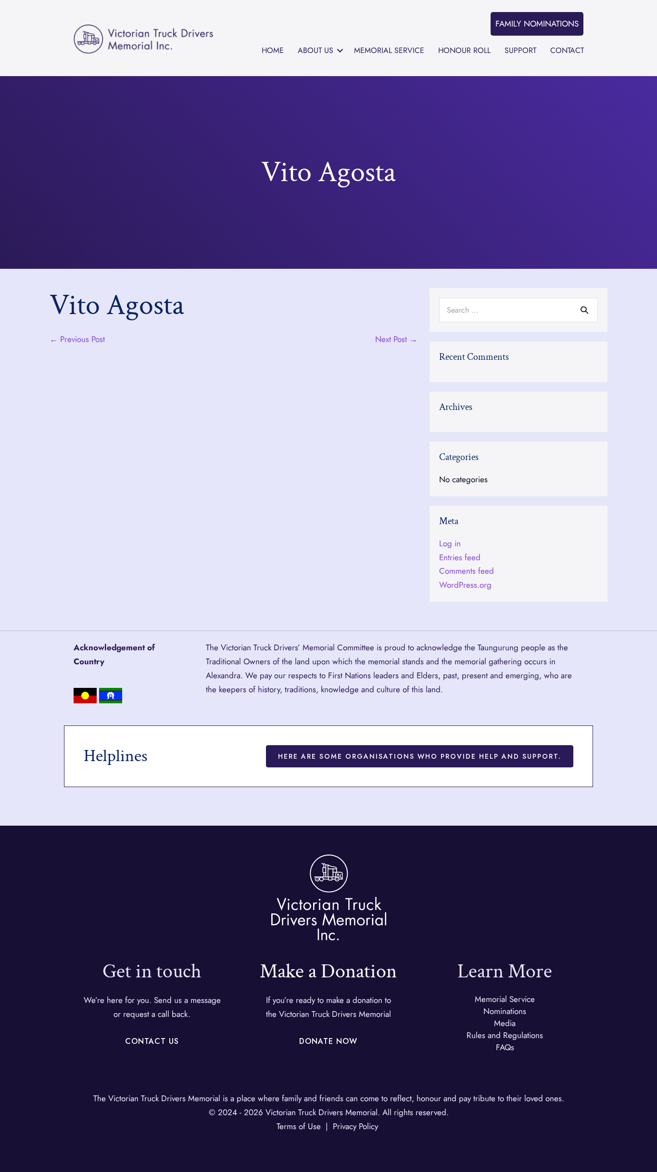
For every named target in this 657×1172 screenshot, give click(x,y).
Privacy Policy (355, 1126)
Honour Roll (464, 50)
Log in (450, 543)
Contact (567, 50)
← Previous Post (77, 339)
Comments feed (466, 571)
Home (273, 50)
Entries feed (459, 557)
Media (505, 1023)
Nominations (504, 1011)
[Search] (584, 309)
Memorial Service (389, 50)
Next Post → (396, 339)
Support (520, 50)
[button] (537, 24)
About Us (315, 50)
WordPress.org (465, 585)
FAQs (505, 1047)
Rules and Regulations (505, 1035)
